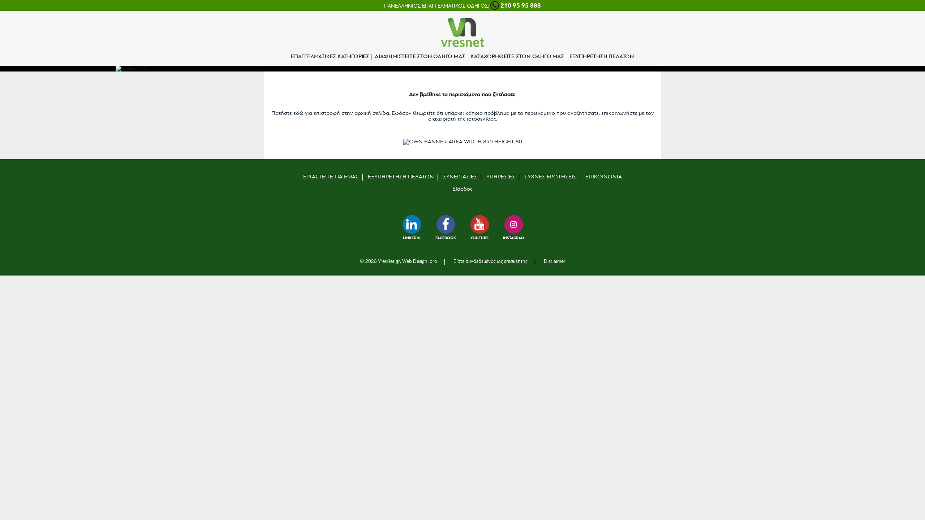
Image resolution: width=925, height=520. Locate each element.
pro (433, 261)
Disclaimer (554, 261)
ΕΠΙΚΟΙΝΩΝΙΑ (603, 177)
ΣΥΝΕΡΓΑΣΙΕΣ (460, 177)
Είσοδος (462, 189)
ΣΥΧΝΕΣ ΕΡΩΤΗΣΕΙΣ (550, 177)
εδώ (298, 113)
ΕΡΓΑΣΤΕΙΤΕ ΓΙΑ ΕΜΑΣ (331, 177)
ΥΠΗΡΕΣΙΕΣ (500, 177)
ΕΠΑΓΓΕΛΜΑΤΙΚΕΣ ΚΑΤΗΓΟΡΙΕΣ (330, 57)
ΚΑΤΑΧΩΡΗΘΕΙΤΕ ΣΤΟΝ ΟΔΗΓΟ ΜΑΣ (517, 57)
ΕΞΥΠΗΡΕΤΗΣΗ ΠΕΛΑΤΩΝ (601, 57)
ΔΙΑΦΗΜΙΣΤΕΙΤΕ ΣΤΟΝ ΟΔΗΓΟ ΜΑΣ (420, 57)
